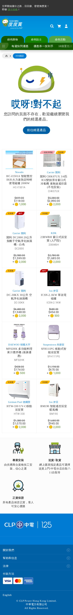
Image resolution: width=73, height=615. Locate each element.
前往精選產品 (36, 130)
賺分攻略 (13, 9)
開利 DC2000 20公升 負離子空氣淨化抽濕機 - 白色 (19, 241)
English (7, 595)
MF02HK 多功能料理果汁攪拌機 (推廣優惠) (19, 352)
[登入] (66, 26)
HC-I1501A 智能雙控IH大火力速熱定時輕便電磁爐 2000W (19, 180)
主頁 (6, 56)
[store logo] (12, 26)
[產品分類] (4, 46)
